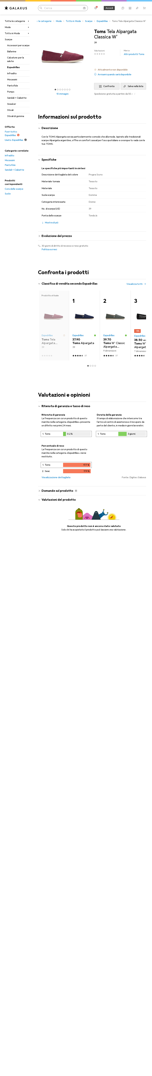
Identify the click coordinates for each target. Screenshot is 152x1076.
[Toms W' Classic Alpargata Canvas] (115, 325)
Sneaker (11, 104)
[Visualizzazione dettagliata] (66, 434)
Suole (8, 193)
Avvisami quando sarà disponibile (114, 74)
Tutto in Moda (12, 33)
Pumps (10, 91)
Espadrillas (13, 67)
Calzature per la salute (15, 59)
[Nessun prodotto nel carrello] (144, 8)
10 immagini (62, 93)
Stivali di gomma (15, 116)
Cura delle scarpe (14, 188)
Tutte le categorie (15, 21)
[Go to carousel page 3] (93, 366)
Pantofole (12, 85)
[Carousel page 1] (88, 366)
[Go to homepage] (16, 8)
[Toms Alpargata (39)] (84, 325)
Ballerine (11, 51)
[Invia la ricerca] (41, 8)
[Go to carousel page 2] (90, 366)
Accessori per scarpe (18, 45)
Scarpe (8, 39)
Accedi (109, 8)
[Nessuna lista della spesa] (137, 8)
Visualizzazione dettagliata (56, 477)
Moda (8, 27)
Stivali (10, 110)
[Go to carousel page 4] (95, 366)
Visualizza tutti (134, 284)
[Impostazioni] (95, 8)
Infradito (12, 73)
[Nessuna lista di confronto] (130, 8)
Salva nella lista (135, 86)
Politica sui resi (49, 249)
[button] (120, 70)
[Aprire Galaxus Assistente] (123, 8)
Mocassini (12, 79)
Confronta (108, 86)
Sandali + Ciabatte (17, 97)
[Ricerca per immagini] (84, 8)
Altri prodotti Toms (134, 52)
